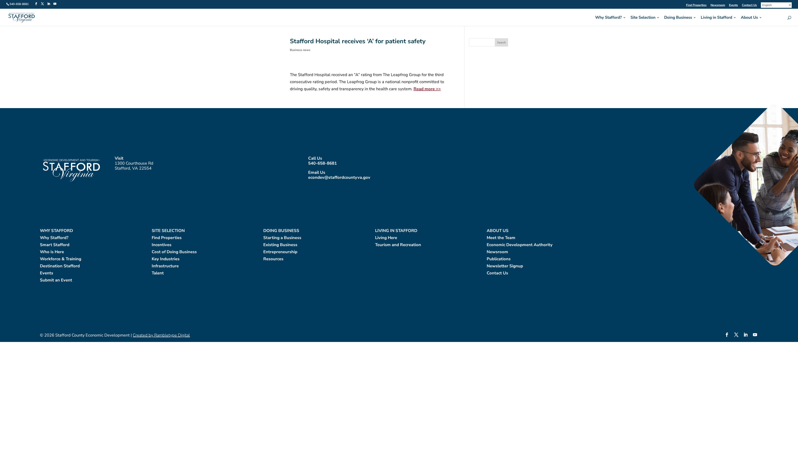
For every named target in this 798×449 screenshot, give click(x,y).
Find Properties (696, 5)
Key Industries (166, 259)
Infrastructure (165, 266)
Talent (158, 273)
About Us (749, 18)
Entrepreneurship (280, 252)
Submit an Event (56, 280)
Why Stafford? (608, 18)
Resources (273, 259)
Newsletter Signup (505, 266)
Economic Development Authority (520, 245)
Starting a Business (282, 238)
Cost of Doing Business (174, 252)
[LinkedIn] (48, 4)
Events (733, 5)
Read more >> (427, 89)
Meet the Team (501, 238)
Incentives (161, 245)
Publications (499, 259)
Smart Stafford (54, 245)
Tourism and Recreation (398, 245)
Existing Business (280, 245)
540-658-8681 (322, 163)
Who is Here (52, 252)
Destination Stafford (60, 266)
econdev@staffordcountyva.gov (339, 177)
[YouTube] (54, 4)
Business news (300, 50)
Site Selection (643, 18)
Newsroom (718, 5)
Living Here (386, 238)
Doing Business (678, 18)
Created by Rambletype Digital (161, 335)
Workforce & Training (60, 259)
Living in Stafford (716, 18)
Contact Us (749, 5)
